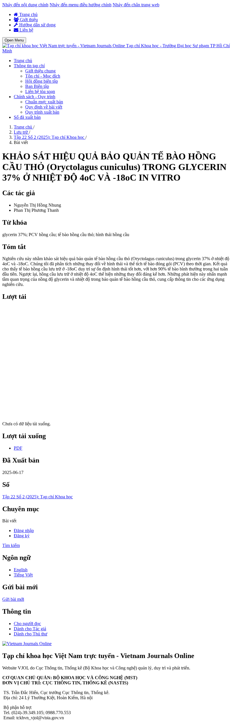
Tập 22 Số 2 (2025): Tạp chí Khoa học (49, 137)
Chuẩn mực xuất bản (44, 101)
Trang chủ (28, 14)
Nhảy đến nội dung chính (25, 4)
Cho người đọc (27, 623)
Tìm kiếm (11, 545)
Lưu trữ (21, 132)
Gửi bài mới (13, 599)
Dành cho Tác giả (30, 628)
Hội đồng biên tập (41, 81)
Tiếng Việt (23, 574)
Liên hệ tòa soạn (40, 91)
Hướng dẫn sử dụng (37, 24)
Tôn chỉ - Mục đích (42, 76)
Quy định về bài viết (43, 106)
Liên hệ (25, 29)
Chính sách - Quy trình (34, 96)
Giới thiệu (28, 19)
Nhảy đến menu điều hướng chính (80, 4)
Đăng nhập (24, 530)
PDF (18, 448)
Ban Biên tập (37, 86)
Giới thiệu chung (40, 70)
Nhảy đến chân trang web (136, 4)
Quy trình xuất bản (42, 112)
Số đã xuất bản (27, 117)
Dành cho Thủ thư (30, 633)
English (21, 569)
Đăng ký (22, 535)
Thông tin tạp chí (29, 65)
